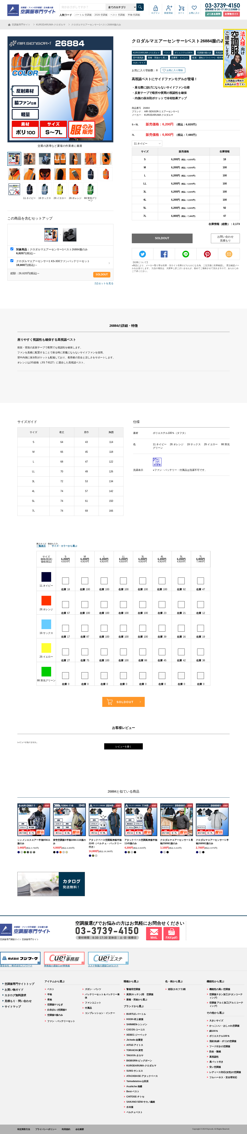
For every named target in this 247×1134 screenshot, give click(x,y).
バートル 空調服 (83, 14)
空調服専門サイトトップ (19, 983)
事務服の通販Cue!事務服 (57, 965)
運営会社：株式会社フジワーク (16, 965)
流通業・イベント (179, 57)
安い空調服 (215, 1067)
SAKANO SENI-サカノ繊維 (140, 1101)
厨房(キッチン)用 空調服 (139, 994)
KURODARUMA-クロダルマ (146, 52)
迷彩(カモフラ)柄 (177, 989)
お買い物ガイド (14, 989)
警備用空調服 (133, 989)
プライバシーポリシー (46, 1129)
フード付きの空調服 (219, 1046)
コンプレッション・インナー (100, 1013)
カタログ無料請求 (15, 995)
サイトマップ (13, 1006)
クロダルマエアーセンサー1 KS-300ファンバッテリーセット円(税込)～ (53, 263)
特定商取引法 (23, 1129)
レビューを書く (123, 746)
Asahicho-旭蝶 (134, 1086)
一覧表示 (41, 546)
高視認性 (220, 52)
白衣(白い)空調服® (57, 1009)
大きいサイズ (139, 62)
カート (181, 13)
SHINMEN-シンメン (136, 1024)
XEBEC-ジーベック (136, 1034)
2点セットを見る (104, 283)
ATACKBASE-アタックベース (142, 1076)
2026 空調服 (101, 14)
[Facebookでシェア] (164, 254)
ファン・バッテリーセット (61, 1021)
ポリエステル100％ (183, 52)
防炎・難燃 (215, 1051)
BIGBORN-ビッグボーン (139, 1060)
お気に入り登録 (175, 70)
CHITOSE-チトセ (135, 1096)
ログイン (155, 13)
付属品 (88, 1008)
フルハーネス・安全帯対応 (223, 1077)
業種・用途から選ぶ (157, 57)
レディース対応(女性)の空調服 (225, 1072)
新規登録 (168, 13)
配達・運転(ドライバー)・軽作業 (208, 57)
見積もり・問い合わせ (18, 1000)
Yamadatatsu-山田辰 (137, 1081)
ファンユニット (93, 1002)
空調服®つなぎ (55, 1004)
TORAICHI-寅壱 (134, 1050)
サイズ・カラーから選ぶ (64, 546)
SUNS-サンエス (134, 1070)
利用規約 (66, 1129)
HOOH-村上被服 (134, 1019)
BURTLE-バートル (136, 1014)
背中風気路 (138, 57)
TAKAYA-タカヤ (134, 1055)
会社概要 (79, 1129)
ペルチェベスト (134, 1112)
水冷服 (129, 1107)
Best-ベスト (132, 1091)
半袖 (49, 994)
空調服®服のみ (204, 52)
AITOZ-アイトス (134, 1045)
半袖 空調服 (134, 14)
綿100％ (213, 1031)
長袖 (49, 999)
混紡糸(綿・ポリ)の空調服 (222, 1041)
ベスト (167, 52)
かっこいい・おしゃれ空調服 (224, 1025)
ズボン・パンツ (93, 989)
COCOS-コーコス (135, 1029)
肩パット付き (216, 1061)
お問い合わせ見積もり (225, 238)
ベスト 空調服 (117, 14)
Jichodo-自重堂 (134, 1039)
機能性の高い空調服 (219, 989)
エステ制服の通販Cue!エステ (103, 965)
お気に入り (194, 13)
